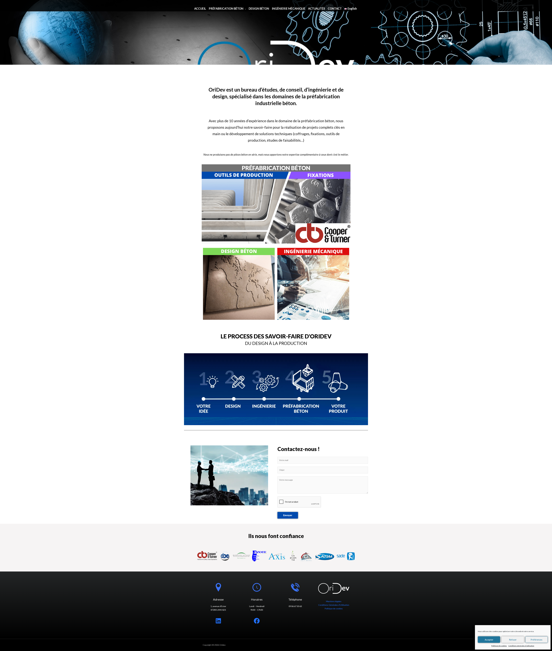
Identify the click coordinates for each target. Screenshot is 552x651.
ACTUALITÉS (316, 8)
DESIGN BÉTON (259, 8)
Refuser (513, 639)
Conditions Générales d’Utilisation (333, 605)
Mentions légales (333, 601)
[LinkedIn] (218, 620)
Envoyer (287, 515)
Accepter (489, 639)
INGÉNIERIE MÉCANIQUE (288, 8)
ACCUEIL (200, 8)
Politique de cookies (499, 646)
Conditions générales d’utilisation (521, 646)
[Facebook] (256, 620)
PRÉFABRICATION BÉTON (226, 8)
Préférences (536, 639)
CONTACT (335, 8)
